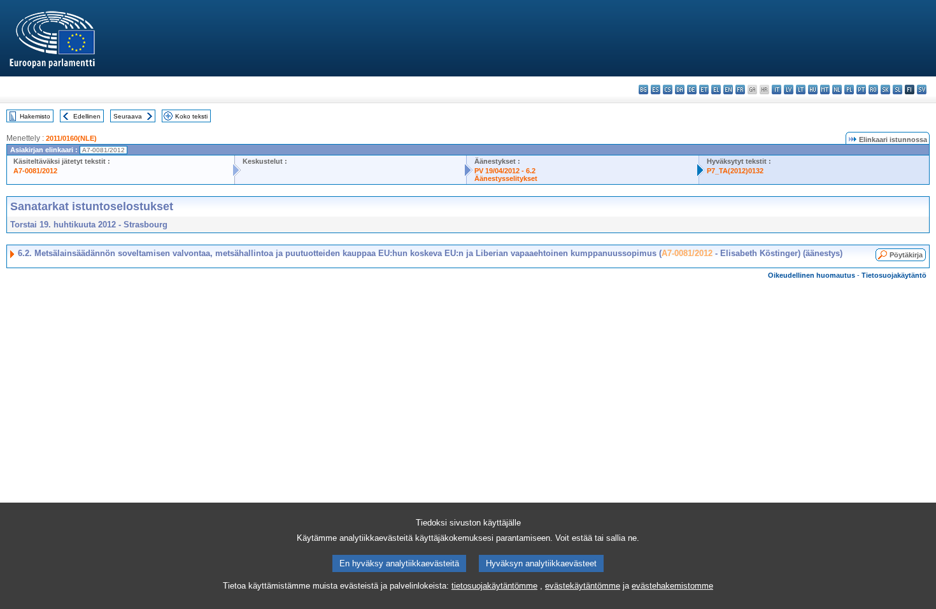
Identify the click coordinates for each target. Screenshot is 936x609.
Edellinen (87, 116)
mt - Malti (825, 89)
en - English (728, 89)
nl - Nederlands (837, 89)
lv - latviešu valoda (788, 89)
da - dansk (679, 89)
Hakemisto (35, 116)
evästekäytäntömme (582, 586)
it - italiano (776, 89)
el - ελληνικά (716, 89)
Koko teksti (191, 116)
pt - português (861, 89)
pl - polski (849, 89)
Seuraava (127, 116)
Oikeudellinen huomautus (811, 275)
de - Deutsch (692, 89)
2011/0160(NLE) (71, 138)
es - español (655, 89)
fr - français (740, 89)
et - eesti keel (704, 89)
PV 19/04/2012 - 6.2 (504, 171)
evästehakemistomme (672, 586)
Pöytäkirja (906, 255)
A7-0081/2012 (35, 171)
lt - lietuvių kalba (800, 89)
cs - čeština (667, 89)
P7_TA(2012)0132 (735, 171)
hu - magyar (813, 89)
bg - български (643, 89)
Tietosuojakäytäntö (894, 275)
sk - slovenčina (885, 89)
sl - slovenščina (897, 89)
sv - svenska (921, 89)
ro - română (873, 89)
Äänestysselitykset (505, 178)
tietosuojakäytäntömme (494, 586)
